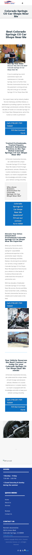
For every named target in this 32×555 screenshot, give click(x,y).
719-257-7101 (8, 535)
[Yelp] (23, 550)
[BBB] (26, 551)
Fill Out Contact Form (18, 131)
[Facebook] (18, 550)
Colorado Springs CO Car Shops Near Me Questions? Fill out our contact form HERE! (18, 214)
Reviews (7, 511)
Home (7, 500)
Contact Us (8, 514)
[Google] (20, 550)
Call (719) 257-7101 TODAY (14, 124)
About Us (8, 502)
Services (7, 505)
